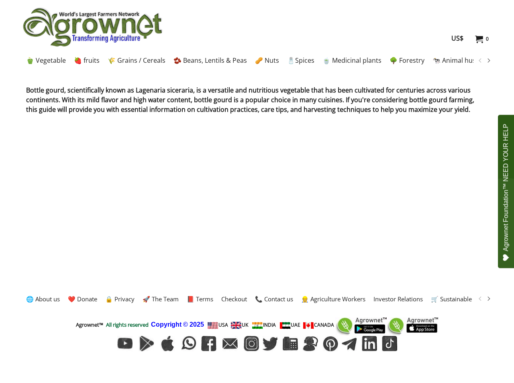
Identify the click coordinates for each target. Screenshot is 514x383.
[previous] (480, 60)
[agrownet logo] (92, 26)
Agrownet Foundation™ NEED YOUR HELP (505, 187)
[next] (488, 60)
